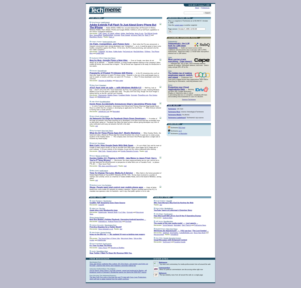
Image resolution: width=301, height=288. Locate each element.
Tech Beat (101, 143)
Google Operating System (129, 151)
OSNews (147, 51)
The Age (102, 208)
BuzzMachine (168, 221)
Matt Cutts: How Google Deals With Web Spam (111, 145)
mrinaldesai (174, 234)
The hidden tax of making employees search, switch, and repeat (180, 75)
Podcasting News (200, 225)
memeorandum (164, 268)
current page (178, 25)
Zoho (169, 71)
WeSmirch (162, 273)
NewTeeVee (130, 33)
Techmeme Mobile (174, 115)
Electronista (102, 95)
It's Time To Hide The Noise (101, 245)
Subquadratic (172, 41)
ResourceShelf (159, 234)
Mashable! (116, 111)
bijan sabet (119, 80)
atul (96, 126)
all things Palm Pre (137, 35)
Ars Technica (106, 185)
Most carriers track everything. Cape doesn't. (180, 60)
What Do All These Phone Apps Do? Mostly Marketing (115, 133)
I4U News (109, 51)
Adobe (123, 33)
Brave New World (200, 233)
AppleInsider (102, 212)
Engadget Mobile (124, 95)
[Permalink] (90, 22)
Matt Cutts (102, 151)
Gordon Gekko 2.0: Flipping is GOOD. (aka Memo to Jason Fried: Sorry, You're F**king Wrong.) (123, 159)
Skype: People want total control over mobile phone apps (116, 187)
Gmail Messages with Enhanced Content (170, 240)
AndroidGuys (102, 221)
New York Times (109, 58)
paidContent (105, 22)
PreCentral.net (128, 51)
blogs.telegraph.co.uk (105, 229)
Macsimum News (127, 238)
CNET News (102, 33)
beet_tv (111, 37)
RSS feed (181, 128)
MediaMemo (169, 208)
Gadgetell (101, 51)
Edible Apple (117, 51)
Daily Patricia (186, 225)
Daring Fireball (106, 232)
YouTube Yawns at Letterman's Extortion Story (173, 210)
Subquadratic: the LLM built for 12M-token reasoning (178, 45)
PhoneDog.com (143, 95)
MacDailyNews (138, 51)
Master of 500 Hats (102, 156)
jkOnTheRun (174, 233)
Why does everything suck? (107, 166)
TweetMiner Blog (102, 251)
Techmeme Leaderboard (177, 118)
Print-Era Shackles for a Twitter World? (106, 227)
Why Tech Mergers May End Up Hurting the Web (173, 203)
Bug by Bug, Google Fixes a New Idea (108, 60)
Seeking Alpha (167, 218)
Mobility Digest (112, 95)
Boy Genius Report (97, 217)
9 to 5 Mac (122, 212)
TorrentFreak (102, 71)
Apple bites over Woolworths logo (104, 210)
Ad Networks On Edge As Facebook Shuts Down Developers (118, 118)
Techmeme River (174, 112)
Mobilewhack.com (103, 97)
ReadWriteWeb (108, 35)
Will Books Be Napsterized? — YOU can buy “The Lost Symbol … (181, 231)
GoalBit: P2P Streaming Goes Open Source (107, 203)
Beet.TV (148, 35)
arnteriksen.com (103, 111)
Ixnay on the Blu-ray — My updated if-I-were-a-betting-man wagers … (117, 235)
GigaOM (101, 205)
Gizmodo (117, 35)
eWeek (117, 33)
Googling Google (179, 242)
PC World (111, 33)
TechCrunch (107, 243)
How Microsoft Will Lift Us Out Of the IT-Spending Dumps (177, 216)
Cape (170, 57)
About (197, 8)
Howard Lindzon (112, 151)
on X (180, 131)
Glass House (102, 248)
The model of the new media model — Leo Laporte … (176, 223)
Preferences (205, 8)
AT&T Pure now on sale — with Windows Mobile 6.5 (115, 87)
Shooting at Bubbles (105, 80)
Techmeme (172, 109)
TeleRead (166, 233)
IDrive (170, 85)
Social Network (168, 225)
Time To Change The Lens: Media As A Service (111, 173)
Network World (112, 212)
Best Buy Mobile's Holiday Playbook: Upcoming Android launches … (118, 219)
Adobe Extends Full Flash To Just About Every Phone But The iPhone (123, 26)
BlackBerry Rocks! (96, 37)
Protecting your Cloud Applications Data (178, 88)
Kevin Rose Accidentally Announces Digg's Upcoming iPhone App (123, 104)
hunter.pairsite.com (109, 41)
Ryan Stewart (125, 35)
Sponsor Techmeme (189, 99)
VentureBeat (98, 35)
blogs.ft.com (139, 33)
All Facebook (104, 116)
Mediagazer (163, 262)
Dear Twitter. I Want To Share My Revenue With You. (111, 253)
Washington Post (110, 225)
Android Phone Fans (115, 221)
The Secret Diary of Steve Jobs (109, 238)
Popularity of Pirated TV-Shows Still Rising (111, 73)
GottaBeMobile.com (186, 233)
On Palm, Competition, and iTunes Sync (110, 44)
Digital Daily (100, 53)
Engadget (103, 85)
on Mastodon (182, 133)
